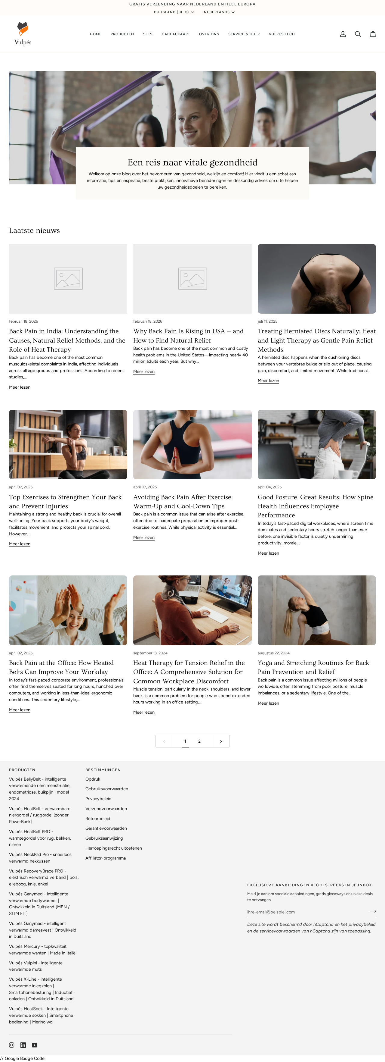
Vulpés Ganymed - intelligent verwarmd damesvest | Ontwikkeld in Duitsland (42, 930)
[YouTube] (34, 1045)
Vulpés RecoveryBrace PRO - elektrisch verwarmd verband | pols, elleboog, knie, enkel (44, 877)
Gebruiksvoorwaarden (106, 788)
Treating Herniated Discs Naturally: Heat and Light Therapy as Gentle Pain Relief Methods (317, 340)
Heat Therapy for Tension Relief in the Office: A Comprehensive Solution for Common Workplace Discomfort (189, 672)
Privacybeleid (98, 798)
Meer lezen (19, 387)
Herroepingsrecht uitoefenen (113, 848)
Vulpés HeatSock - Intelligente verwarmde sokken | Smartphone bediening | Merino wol (41, 1015)
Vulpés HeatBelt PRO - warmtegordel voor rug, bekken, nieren (40, 838)
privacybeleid (362, 924)
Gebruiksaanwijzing (104, 838)
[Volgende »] (221, 741)
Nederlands (217, 12)
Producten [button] (22, 770)
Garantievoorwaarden (106, 828)
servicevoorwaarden (280, 931)
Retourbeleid (97, 818)
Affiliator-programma (105, 858)
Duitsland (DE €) (171, 12)
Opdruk (92, 779)
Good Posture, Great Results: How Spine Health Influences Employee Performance (316, 506)
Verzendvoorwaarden (106, 808)
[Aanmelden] (371, 911)
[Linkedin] (23, 1045)
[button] (122, 34)
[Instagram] (11, 1045)
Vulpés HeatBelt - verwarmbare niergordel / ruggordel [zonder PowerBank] (39, 815)
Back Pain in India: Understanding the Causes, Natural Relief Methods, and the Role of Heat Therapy (67, 340)
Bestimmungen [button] (103, 770)
